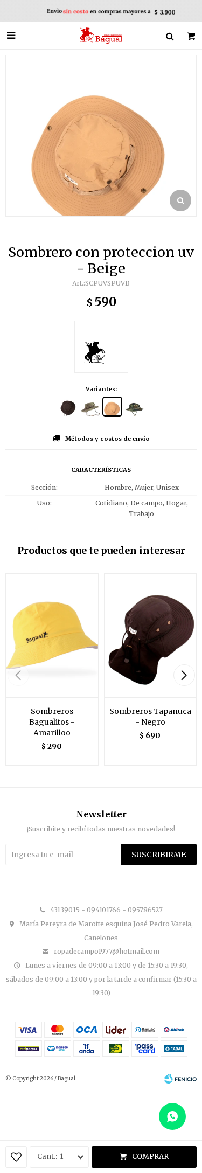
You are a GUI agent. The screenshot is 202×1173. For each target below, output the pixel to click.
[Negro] (68, 406)
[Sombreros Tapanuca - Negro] (150, 635)
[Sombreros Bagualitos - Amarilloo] (52, 635)
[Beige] (112, 406)
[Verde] (90, 406)
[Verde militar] (134, 406)
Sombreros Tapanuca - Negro (150, 716)
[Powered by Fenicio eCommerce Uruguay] (180, 1079)
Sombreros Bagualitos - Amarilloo (52, 722)
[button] (184, 675)
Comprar (150, 1156)
